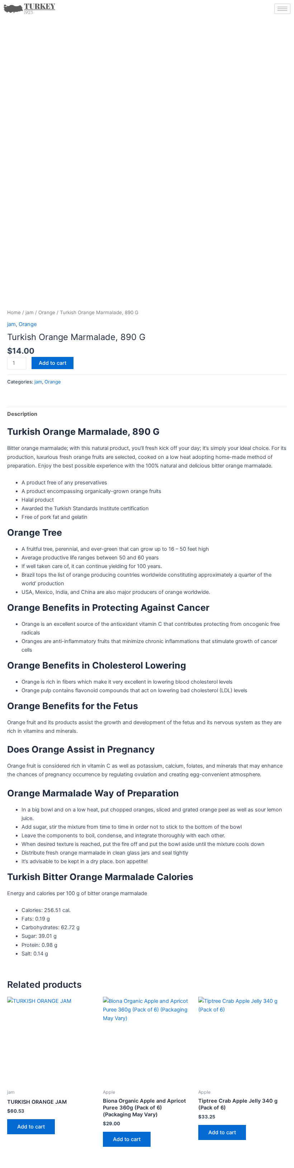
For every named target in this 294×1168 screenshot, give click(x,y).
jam (29, 312)
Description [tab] (22, 414)
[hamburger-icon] (282, 9)
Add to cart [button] (31, 1126)
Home (14, 312)
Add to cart (52, 363)
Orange (46, 312)
